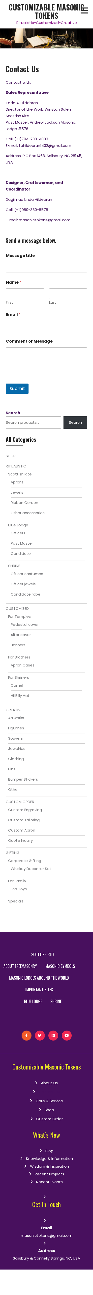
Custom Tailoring (24, 820)
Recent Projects (49, 1174)
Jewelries (16, 748)
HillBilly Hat (20, 695)
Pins (11, 769)
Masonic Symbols (60, 966)
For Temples (19, 616)
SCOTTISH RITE (42, 954)
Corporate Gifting (24, 860)
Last (52, 302)
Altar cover (21, 634)
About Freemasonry (20, 966)
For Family (17, 880)
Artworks (16, 717)
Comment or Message (29, 341)
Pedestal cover (25, 624)
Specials (16, 901)
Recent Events (49, 1181)
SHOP (11, 455)
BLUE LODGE (33, 1001)
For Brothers (19, 657)
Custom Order (49, 1118)
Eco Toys (19, 888)
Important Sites (39, 990)
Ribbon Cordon (24, 502)
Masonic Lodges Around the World (39, 978)
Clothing (16, 758)
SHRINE (14, 565)
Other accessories (28, 512)
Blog (49, 1150)
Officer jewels (23, 584)
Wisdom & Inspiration (49, 1166)
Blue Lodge (18, 525)
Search (13, 413)
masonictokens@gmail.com (46, 1235)
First (9, 302)
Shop (49, 1109)
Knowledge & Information (49, 1158)
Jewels (17, 492)
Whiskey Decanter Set (31, 868)
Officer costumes (27, 573)
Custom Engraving (25, 809)
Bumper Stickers (23, 779)
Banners (18, 645)
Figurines (16, 728)
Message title (20, 255)
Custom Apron (21, 830)
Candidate (21, 553)
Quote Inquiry (20, 840)
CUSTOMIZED (17, 608)
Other (13, 789)
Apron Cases (22, 665)
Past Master (22, 543)
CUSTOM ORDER (20, 801)
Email (13, 314)
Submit (17, 389)
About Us (49, 1082)
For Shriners (18, 677)
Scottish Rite (20, 474)
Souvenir (16, 738)
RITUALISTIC (16, 466)
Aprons (17, 482)
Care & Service (49, 1100)
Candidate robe (25, 594)
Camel (17, 685)
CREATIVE (14, 709)
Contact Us (49, 1091)
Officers (18, 533)
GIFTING (13, 852)
